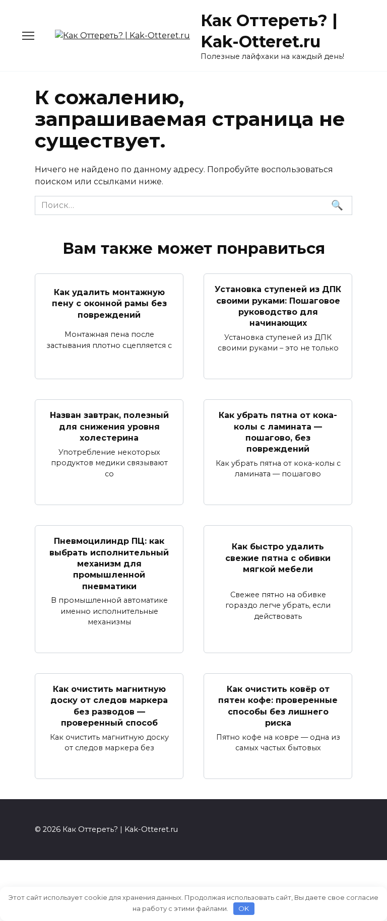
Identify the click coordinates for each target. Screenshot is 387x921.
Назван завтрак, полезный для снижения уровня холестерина (109, 426)
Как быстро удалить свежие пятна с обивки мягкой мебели (278, 558)
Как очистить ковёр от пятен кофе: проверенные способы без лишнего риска (278, 706)
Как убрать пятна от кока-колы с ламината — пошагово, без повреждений (278, 432)
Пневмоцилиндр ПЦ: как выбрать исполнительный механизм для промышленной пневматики (109, 563)
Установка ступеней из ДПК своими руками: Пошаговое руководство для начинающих (278, 306)
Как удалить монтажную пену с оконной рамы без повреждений (109, 303)
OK (243, 908)
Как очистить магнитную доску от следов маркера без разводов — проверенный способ (109, 706)
